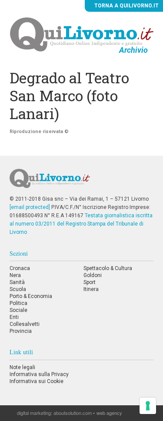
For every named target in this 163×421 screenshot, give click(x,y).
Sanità (17, 282)
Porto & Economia (31, 296)
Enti (14, 317)
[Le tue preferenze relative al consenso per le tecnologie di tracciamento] (148, 405)
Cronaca (20, 268)
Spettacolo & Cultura (107, 268)
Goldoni (92, 275)
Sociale (18, 310)
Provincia (21, 331)
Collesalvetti (25, 324)
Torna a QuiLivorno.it (126, 6)
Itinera (91, 289)
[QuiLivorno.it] (81, 182)
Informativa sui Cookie (36, 381)
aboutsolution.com (72, 412)
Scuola (18, 289)
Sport (89, 282)
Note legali (22, 367)
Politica (18, 303)
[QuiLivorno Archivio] (81, 34)
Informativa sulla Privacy (39, 374)
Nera (15, 275)
